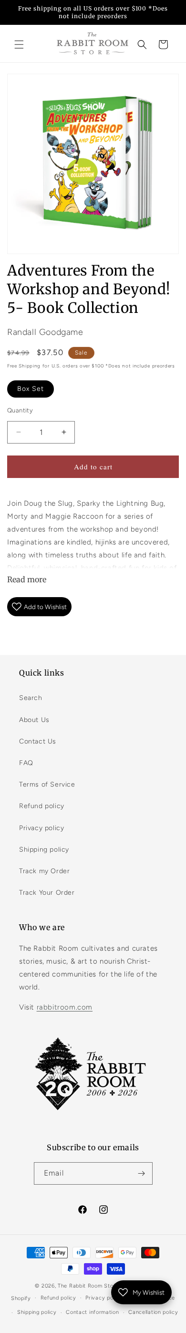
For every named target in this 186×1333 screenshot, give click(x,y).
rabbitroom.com (65, 1007)
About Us (34, 720)
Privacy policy (41, 828)
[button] (19, 44)
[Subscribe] (141, 1173)
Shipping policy (44, 849)
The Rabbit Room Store (88, 1286)
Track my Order (44, 871)
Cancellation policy (153, 1312)
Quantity (20, 410)
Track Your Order (47, 893)
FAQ (26, 763)
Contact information (92, 1312)
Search (30, 698)
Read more (26, 579)
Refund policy (41, 806)
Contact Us (37, 741)
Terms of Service (47, 784)
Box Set (30, 389)
